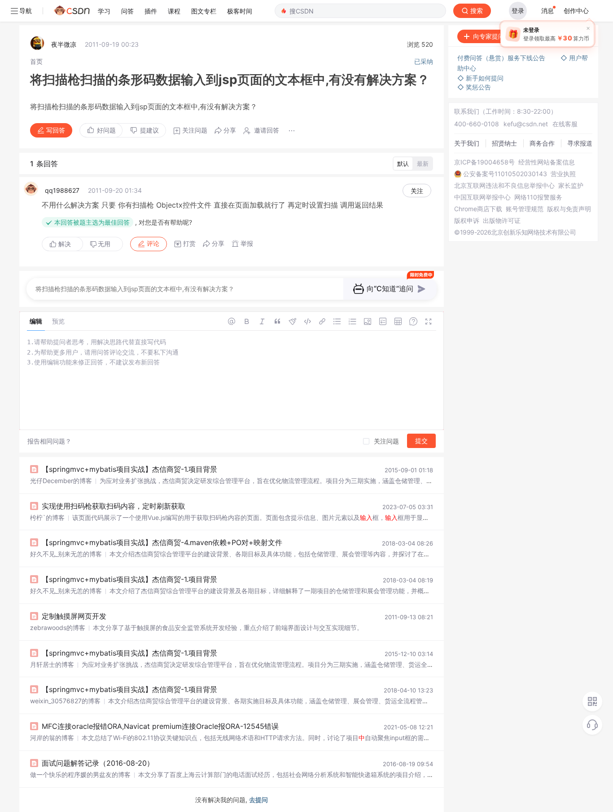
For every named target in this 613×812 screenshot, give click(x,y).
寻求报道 (579, 143)
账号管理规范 (524, 209)
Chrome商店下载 (478, 209)
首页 (36, 61)
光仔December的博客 (61, 480)
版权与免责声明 (569, 209)
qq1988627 (62, 190)
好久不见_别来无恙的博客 (66, 554)
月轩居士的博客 (52, 664)
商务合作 (542, 143)
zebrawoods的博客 (57, 627)
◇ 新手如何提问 (480, 78)
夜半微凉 (63, 44)
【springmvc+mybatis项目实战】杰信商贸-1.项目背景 (129, 469)
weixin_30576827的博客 (65, 701)
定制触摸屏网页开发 (74, 616)
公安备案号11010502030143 (505, 173)
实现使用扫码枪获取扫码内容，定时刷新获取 (113, 505)
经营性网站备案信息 (546, 162)
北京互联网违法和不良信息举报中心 (504, 185)
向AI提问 (569, 36)
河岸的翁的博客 (52, 737)
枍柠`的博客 (47, 517)
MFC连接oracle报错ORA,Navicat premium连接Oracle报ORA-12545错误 (160, 726)
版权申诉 (466, 220)
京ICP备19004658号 (484, 162)
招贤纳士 (504, 143)
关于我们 (466, 143)
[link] (36, 61)
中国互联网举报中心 (482, 197)
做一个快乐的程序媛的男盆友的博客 (80, 774)
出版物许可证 (502, 220)
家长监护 (570, 185)
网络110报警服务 (538, 197)
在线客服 (565, 124)
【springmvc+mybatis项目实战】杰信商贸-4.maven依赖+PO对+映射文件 (162, 542)
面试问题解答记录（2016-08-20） (98, 763)
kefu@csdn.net (526, 124)
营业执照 (563, 173)
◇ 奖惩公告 (474, 87)
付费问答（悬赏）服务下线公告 (502, 58)
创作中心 (576, 10)
